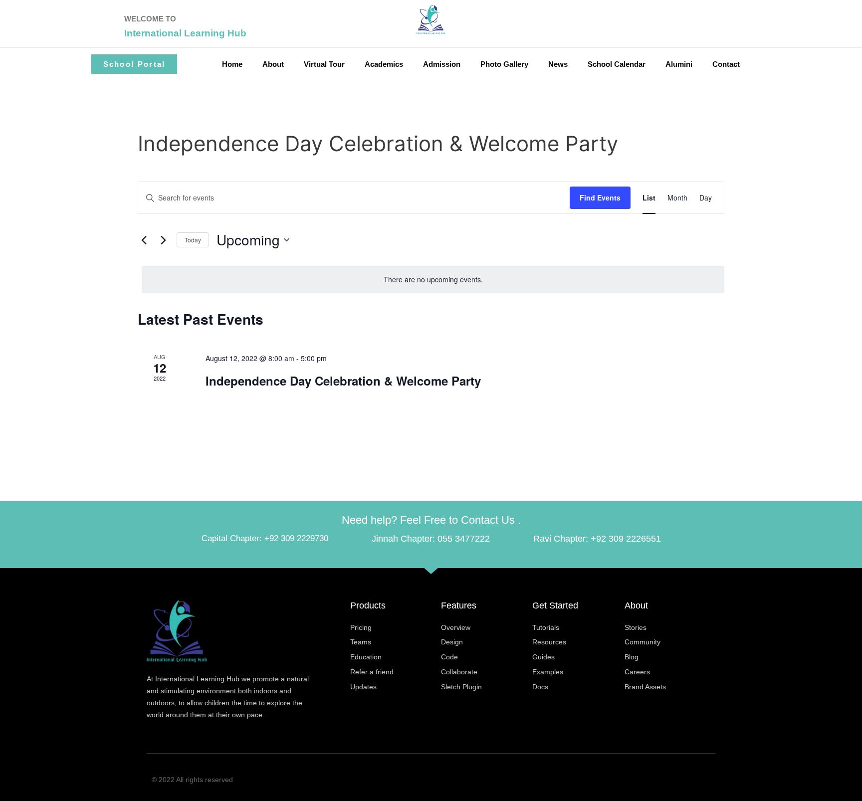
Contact (726, 64)
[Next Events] (163, 240)
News (558, 64)
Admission (441, 64)
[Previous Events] (144, 240)
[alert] (433, 279)
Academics (384, 64)
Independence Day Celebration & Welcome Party (343, 380)
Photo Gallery (504, 64)
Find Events (600, 197)
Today (193, 239)
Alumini (678, 64)
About (273, 64)
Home (232, 64)
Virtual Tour (324, 64)
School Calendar (617, 64)
